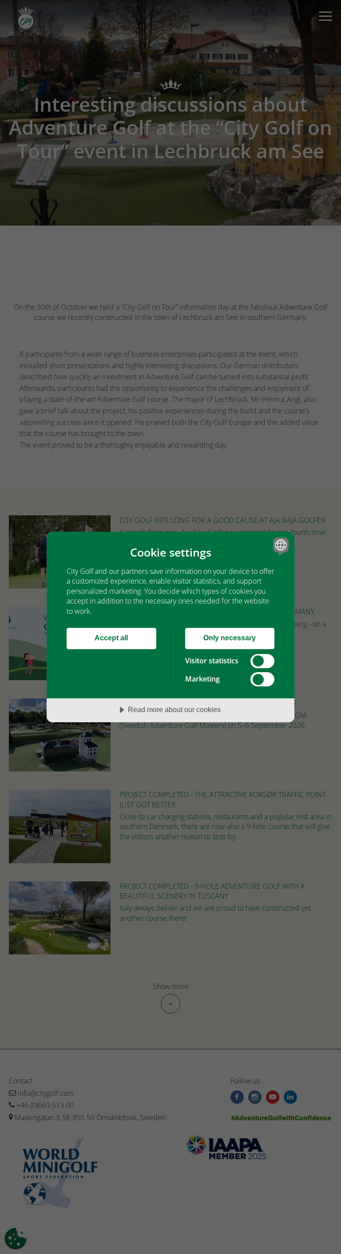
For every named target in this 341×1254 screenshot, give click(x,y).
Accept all (111, 638)
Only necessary (229, 638)
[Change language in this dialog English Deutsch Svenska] (280, 547)
